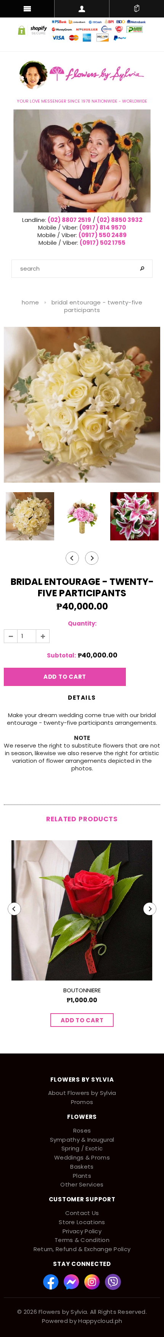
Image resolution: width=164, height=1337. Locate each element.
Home (30, 302)
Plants (82, 1176)
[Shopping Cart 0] (136, 8)
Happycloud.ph (100, 1321)
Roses (82, 1130)
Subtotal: (61, 655)
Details (82, 698)
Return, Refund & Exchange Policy (82, 1249)
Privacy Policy (82, 1231)
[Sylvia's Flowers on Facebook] (51, 1281)
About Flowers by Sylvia (82, 1093)
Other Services (81, 1184)
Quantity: (82, 623)
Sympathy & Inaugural (82, 1140)
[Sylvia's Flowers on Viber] (113, 1281)
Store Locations (82, 1222)
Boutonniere (82, 990)
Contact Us (82, 1213)
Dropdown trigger (82, 8)
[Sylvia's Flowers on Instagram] (92, 1281)
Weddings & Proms (82, 1157)
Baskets (81, 1167)
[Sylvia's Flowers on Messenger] (72, 1281)
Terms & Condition (82, 1240)
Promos (82, 1102)
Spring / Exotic (82, 1148)
